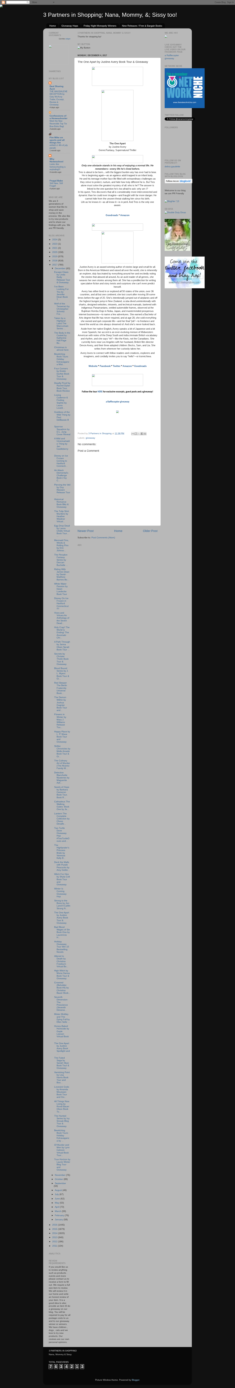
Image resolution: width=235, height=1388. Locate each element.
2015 (55, 1229)
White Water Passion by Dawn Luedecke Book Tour (61, 589)
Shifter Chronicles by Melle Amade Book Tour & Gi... (62, 751)
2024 (55, 239)
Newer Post (86, 531)
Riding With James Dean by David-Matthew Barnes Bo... (61, 574)
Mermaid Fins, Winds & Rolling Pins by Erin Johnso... (61, 545)
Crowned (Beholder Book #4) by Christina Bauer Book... (62, 987)
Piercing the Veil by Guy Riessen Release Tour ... (62, 490)
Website (93, 366)
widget (67, 39)
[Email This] (132, 433)
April (57, 1207)
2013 (55, 1237)
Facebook (105, 366)
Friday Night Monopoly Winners (100, 25)
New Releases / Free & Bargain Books (142, 25)
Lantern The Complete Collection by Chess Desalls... (62, 818)
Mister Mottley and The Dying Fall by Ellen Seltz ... (62, 1018)
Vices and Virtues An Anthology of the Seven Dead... (61, 618)
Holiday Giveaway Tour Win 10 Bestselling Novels (61, 946)
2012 (55, 1241)
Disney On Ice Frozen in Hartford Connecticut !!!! (61, 603)
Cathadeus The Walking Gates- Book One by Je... (62, 805)
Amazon (124, 215)
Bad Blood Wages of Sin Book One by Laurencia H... (62, 932)
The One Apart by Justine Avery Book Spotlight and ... (62, 1048)
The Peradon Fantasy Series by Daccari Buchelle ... (61, 560)
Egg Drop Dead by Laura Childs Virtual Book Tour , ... (62, 531)
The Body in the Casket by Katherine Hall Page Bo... (62, 338)
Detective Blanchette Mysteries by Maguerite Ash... (61, 777)
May (57, 1203)
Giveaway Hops (69, 25)
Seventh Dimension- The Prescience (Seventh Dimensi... (61, 1003)
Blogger (135, 1380)
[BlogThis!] (135, 433)
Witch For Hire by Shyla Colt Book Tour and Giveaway (62, 879)
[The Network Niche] (185, 107)
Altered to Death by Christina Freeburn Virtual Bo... (61, 961)
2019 (55, 256)
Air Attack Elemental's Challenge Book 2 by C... (61, 475)
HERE (100, 392)
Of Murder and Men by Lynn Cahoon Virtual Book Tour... (62, 1150)
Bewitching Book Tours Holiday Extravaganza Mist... (61, 359)
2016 (55, 1225)
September (60, 1183)
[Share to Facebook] (142, 433)
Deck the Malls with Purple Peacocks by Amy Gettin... (62, 866)
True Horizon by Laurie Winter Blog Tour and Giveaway (62, 1164)
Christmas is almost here (61, 348)
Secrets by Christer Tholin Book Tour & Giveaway (61, 659)
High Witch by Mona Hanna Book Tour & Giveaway (62, 974)
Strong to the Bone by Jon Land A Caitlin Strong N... (62, 904)
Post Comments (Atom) (103, 537)
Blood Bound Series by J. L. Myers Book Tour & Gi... (61, 673)
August (59, 1190)
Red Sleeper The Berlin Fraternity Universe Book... (60, 688)
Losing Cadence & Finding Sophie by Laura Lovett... (61, 401)
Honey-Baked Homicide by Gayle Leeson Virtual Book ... (61, 1032)
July (57, 1194)
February (60, 1215)
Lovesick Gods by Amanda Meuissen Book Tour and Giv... (61, 1092)
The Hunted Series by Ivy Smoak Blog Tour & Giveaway (62, 1121)
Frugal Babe (56, 181)
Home (52, 25)
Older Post (150, 531)
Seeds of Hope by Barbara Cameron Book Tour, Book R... (61, 792)
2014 (55, 1233)
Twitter (117, 366)
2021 (55, 248)
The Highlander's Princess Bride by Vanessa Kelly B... (61, 851)
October (59, 1179)
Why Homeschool (56, 160)
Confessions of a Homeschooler (58, 117)
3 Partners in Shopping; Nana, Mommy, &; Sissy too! (110, 14)
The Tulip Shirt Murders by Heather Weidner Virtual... (61, 516)
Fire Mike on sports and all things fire (57, 140)
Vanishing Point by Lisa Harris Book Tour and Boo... (62, 1077)
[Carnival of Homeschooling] (177, 250)
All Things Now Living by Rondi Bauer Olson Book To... (61, 1106)
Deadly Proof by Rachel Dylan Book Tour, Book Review (62, 387)
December (60, 268)
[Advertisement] (101, 567)
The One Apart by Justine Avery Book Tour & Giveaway (61, 917)
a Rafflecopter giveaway (117, 402)
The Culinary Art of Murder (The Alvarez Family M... (62, 764)
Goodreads (112, 215)
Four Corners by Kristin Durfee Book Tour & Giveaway (61, 373)
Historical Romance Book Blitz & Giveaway (61, 503)
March (58, 1211)
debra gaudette (172, 166)
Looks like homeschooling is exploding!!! (58, 167)
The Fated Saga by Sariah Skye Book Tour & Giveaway (61, 1063)
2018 (55, 260)
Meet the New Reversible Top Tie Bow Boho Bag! (58, 123)
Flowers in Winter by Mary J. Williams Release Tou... (60, 721)
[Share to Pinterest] (145, 433)
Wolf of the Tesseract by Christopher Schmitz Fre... (62, 308)
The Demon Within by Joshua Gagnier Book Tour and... (60, 703)
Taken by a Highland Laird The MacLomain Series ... (61, 323)
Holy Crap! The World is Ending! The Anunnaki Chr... (62, 632)
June (57, 1198)
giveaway (90, 438)
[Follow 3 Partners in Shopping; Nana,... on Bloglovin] (178, 182)
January (59, 1219)
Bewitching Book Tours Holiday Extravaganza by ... (61, 1135)
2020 (55, 252)
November (60, 1175)
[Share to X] (139, 433)
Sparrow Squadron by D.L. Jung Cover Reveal (62, 430)
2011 (55, 1246)
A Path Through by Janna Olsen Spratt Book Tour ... (62, 646)
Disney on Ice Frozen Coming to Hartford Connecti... (61, 461)
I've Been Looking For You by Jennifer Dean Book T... (61, 293)
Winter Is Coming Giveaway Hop (60, 892)
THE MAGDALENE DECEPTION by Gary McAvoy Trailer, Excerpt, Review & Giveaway (58, 98)
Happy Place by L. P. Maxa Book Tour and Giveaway (62, 736)
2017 (55, 265)
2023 (55, 244)
